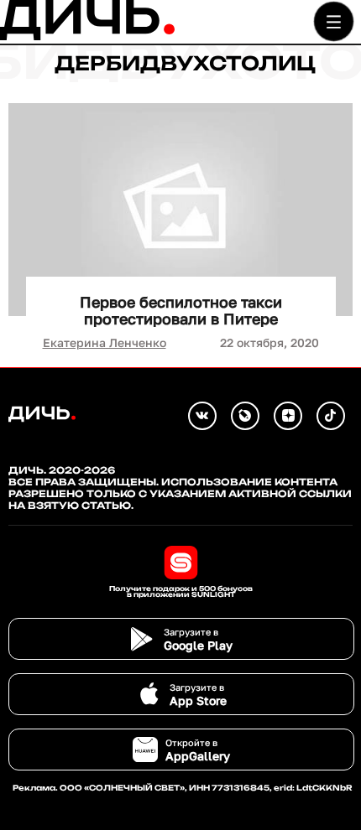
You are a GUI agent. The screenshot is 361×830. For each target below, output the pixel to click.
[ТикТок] (331, 416)
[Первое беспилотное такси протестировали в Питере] (180, 209)
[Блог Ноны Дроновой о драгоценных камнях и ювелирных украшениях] (245, 416)
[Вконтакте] (202, 416)
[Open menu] (333, 21)
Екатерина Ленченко (104, 342)
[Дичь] (87, 36)
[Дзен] (288, 416)
